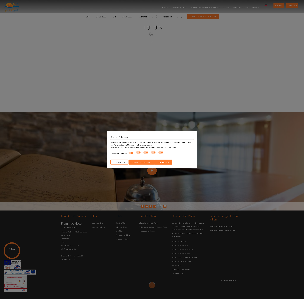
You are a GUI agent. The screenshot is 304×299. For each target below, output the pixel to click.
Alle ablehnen (119, 162)
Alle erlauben (163, 162)
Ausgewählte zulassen (141, 162)
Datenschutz (169, 147)
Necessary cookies (119, 153)
